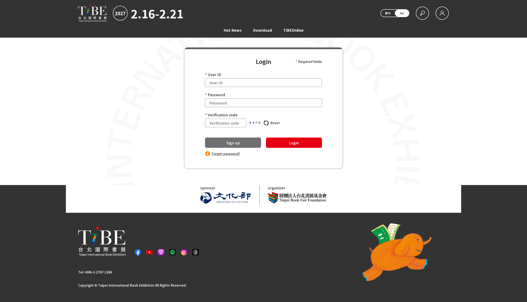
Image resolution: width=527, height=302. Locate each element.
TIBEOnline (293, 30)
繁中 (388, 13)
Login (294, 142)
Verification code (223, 114)
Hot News (232, 30)
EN (402, 13)
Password (216, 94)
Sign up (233, 142)
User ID (214, 74)
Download (262, 30)
